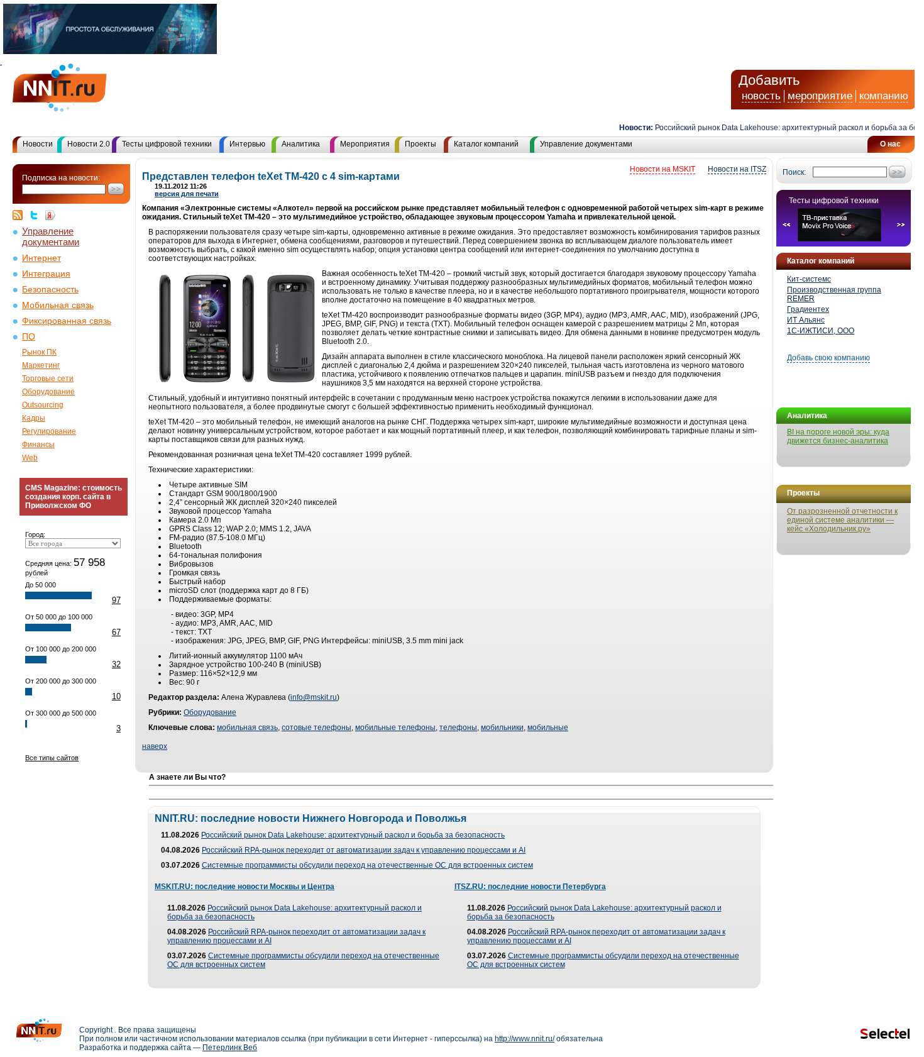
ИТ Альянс (806, 320)
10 (116, 696)
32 (116, 664)
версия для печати (187, 193)
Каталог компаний (486, 144)
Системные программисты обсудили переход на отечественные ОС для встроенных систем (367, 865)
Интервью (247, 144)
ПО (28, 336)
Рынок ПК (39, 352)
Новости (38, 144)
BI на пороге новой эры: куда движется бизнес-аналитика (838, 436)
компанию (883, 96)
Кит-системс (809, 279)
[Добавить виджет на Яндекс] (50, 215)
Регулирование (49, 431)
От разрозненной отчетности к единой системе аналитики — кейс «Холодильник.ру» (842, 520)
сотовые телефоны (316, 727)
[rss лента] (21, 215)
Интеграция (46, 274)
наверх (154, 746)
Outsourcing (42, 405)
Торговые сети (48, 378)
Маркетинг (41, 365)
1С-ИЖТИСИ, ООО (820, 330)
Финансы (38, 444)
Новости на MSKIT (662, 169)
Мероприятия (365, 144)
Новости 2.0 (88, 144)
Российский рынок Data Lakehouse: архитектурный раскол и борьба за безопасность (353, 835)
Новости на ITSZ (737, 169)
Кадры (33, 418)
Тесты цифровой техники (167, 144)
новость (761, 96)
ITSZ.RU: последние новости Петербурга (530, 886)
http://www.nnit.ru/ (524, 1038)
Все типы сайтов (52, 757)
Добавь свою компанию (828, 357)
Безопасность (50, 289)
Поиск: (794, 172)
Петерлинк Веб (229, 1047)
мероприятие (820, 96)
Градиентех (808, 309)
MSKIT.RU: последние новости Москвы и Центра (244, 886)
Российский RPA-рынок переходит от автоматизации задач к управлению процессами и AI (363, 850)
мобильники (502, 727)
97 (116, 600)
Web (30, 457)
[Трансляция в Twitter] (37, 215)
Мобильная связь (58, 305)
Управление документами (586, 144)
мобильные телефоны (395, 727)
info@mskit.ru (313, 697)
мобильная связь (247, 727)
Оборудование (48, 391)
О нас (890, 144)
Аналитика (301, 144)
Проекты (420, 144)
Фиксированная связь (66, 321)
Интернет (41, 258)
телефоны (458, 727)
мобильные (547, 727)
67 (116, 632)
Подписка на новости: (61, 178)
